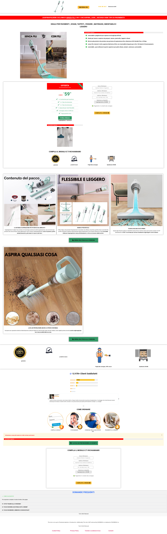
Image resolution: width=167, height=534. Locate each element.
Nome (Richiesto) (102, 86)
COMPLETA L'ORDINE (101, 113)
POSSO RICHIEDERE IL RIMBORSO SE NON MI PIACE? (16, 510)
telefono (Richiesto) (102, 90)
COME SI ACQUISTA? (9, 496)
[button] (48, 399)
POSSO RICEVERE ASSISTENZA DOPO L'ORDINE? (16, 507)
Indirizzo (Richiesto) (102, 95)
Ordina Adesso (65, 118)
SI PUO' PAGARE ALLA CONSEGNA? (12, 503)
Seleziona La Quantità (102, 100)
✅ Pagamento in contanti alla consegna (102, 106)
